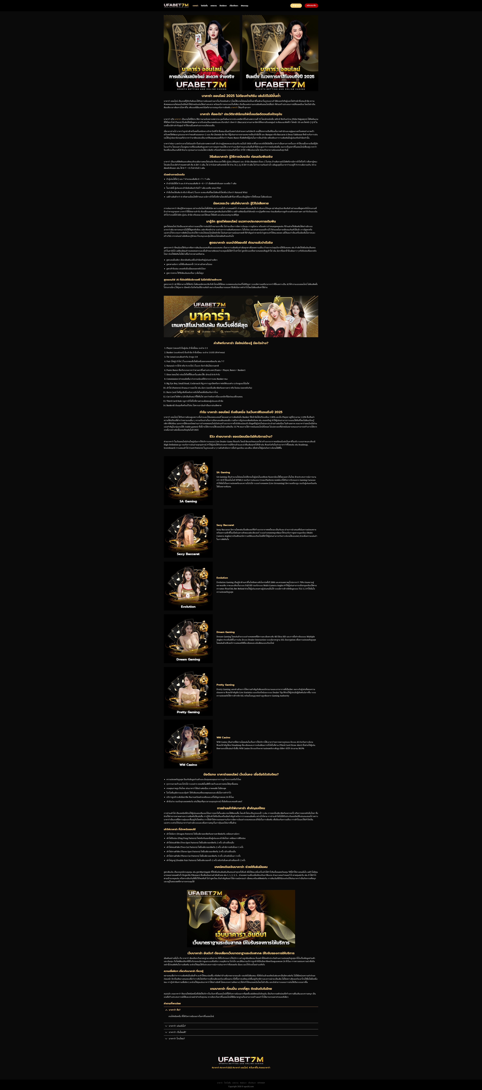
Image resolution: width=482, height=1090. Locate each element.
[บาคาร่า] (176, 6)
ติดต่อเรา (223, 5)
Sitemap (244, 5)
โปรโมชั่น (204, 5)
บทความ (213, 5)
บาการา (178, 119)
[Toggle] (166, 1010)
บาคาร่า (195, 5)
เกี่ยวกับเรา (234, 5)
